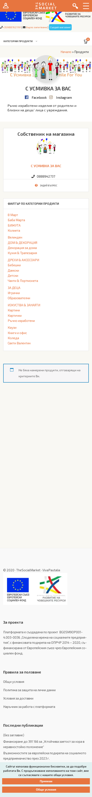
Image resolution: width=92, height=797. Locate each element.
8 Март (13, 215)
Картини (14, 310)
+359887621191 (12, 27)
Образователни (19, 298)
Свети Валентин (19, 343)
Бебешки (14, 265)
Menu (86, 6)
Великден (15, 237)
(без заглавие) (13, 735)
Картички (15, 315)
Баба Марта (16, 220)
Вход (6, 6)
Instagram (64, 97)
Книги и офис (17, 333)
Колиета (14, 230)
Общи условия (13, 682)
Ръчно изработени (21, 321)
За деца (14, 288)
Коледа (13, 338)
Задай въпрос (48, 185)
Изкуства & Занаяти (24, 305)
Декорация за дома (22, 248)
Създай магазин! (60, 27)
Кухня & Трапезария (22, 253)
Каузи (12, 327)
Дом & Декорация (22, 243)
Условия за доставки (18, 698)
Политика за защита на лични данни (29, 690)
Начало (66, 52)
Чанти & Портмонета (23, 281)
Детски (13, 275)
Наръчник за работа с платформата (29, 707)
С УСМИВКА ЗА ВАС (46, 166)
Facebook (39, 97)
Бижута (14, 225)
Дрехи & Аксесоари (23, 260)
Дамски (13, 270)
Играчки (14, 293)
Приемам (46, 781)
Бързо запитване (36, 27)
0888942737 (46, 176)
